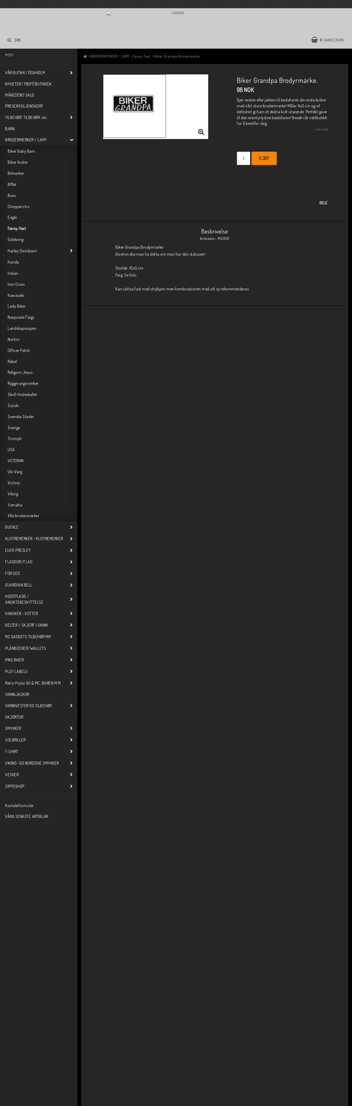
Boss (12, 195)
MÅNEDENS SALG (19, 95)
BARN (10, 128)
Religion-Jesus (20, 372)
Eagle (12, 217)
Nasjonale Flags (21, 317)
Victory (14, 482)
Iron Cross (16, 284)
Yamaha (15, 504)
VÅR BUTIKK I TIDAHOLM (25, 72)
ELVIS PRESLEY (18, 550)
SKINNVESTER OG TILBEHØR (28, 705)
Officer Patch (19, 350)
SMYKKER (13, 728)
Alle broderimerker (23, 515)
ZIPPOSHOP (14, 786)
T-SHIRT (11, 751)
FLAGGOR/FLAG (18, 561)
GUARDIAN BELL (18, 584)
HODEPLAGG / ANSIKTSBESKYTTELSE (24, 599)
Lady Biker (17, 306)
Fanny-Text (17, 228)
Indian (13, 273)
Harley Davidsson (22, 250)
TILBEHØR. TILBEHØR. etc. (26, 117)
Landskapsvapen (22, 328)
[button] (330, 40)
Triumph (15, 438)
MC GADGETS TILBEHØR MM (28, 636)
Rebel (12, 361)
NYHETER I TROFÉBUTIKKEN (28, 84)
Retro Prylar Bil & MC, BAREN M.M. (33, 683)
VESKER (12, 774)
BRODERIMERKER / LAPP (25, 139)
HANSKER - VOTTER (21, 613)
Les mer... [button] (323, 129)
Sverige (14, 427)
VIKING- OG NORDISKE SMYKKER (32, 763)
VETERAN (16, 460)
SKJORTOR (14, 717)
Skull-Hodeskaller (22, 394)
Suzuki (13, 405)
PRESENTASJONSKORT (24, 106)
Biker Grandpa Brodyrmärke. (177, 56)
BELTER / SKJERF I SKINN (26, 625)
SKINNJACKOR (17, 694)
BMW (12, 184)
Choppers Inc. (19, 206)
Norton (14, 339)
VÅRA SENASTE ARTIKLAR (26, 816)
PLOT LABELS (16, 671)
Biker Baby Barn (21, 151)
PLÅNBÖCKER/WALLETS (25, 648)
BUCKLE (12, 527)
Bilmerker (16, 173)
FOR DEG (12, 573)
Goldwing (15, 239)
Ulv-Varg (15, 471)
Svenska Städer (21, 416)
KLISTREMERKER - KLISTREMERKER (34, 538)
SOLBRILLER (15, 739)
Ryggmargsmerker (23, 383)
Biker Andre (18, 162)
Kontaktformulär (19, 805)
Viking (13, 493)
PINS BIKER (14, 659)
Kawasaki (16, 295)
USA (11, 449)
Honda (13, 262)
